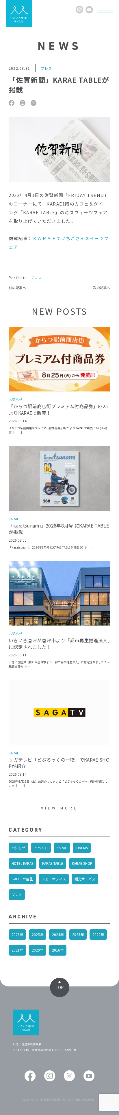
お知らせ (18, 847)
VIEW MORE (59, 807)
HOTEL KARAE (23, 863)
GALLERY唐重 (22, 878)
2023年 (78, 934)
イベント (41, 847)
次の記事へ (101, 287)
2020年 (37, 950)
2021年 (17, 950)
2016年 (58, 950)
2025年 (37, 934)
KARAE (62, 847)
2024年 (58, 934)
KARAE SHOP (82, 863)
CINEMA (82, 847)
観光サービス (85, 878)
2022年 (98, 934)
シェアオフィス (54, 878)
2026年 (17, 934)
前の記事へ (17, 287)
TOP (60, 987)
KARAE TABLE (52, 863)
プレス (17, 894)
